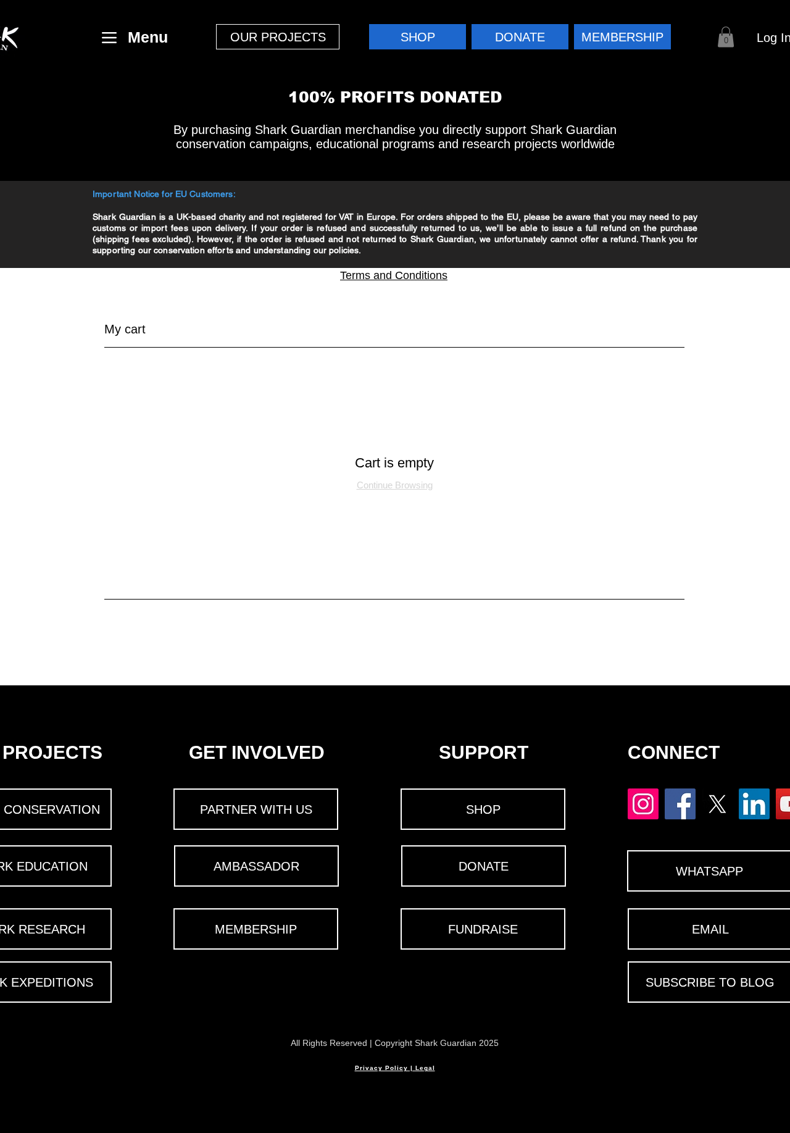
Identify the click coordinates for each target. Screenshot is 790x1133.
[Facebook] (680, 803)
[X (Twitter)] (717, 803)
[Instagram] (643, 803)
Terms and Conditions (393, 275)
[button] (277, 36)
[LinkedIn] (754, 803)
